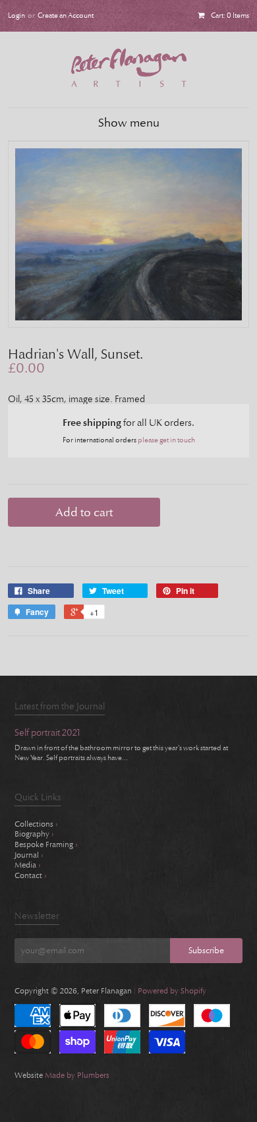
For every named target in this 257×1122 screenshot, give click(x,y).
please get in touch (166, 440)
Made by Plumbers (77, 1075)
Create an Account (66, 15)
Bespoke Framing (46, 844)
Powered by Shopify (172, 990)
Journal (28, 855)
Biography (34, 834)
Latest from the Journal (59, 706)
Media (27, 865)
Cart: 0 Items (230, 15)
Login (16, 15)
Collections (36, 824)
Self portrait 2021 (47, 733)
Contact (30, 875)
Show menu (128, 123)
